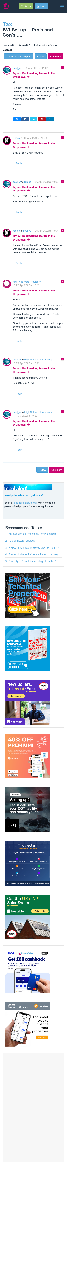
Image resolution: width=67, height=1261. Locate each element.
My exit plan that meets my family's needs (32, 533)
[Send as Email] (17, 119)
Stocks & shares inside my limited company (33, 554)
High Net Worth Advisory (27, 281)
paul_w (17, 68)
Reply (18, 163)
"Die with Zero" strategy (22, 540)
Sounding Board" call (25, 502)
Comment (55, 56)
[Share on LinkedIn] (50, 119)
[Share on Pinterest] (42, 119)
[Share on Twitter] (33, 119)
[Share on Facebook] (25, 119)
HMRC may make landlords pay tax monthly (34, 547)
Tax (7, 24)
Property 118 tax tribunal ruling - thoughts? (32, 561)
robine (16, 138)
